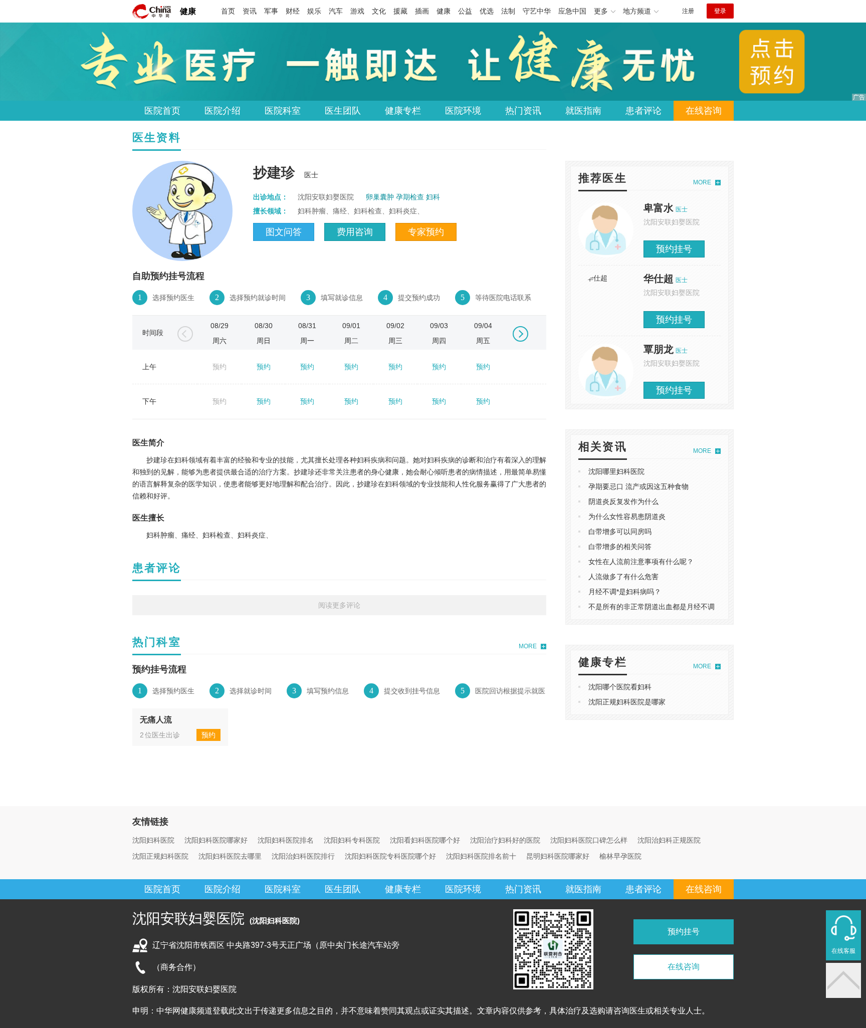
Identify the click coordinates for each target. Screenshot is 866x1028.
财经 (293, 11)
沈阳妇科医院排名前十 (481, 856)
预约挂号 (674, 249)
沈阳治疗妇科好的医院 (505, 840)
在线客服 (843, 950)
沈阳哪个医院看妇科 (620, 687)
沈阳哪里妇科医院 (616, 471)
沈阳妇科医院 (153, 840)
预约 (264, 367)
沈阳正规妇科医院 (160, 856)
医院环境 (463, 111)
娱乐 (314, 11)
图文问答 (284, 232)
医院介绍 (222, 111)
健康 (188, 11)
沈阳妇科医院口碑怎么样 (588, 840)
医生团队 (343, 111)
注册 (688, 11)
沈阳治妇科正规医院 (669, 840)
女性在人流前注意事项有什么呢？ (641, 562)
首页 (228, 11)
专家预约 (426, 232)
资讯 (250, 11)
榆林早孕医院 (620, 856)
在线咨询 (704, 111)
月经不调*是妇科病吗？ (624, 592)
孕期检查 (410, 197)
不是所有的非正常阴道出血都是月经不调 (651, 607)
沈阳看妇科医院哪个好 (425, 840)
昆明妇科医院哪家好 (557, 856)
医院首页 (162, 111)
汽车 (336, 11)
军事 (271, 11)
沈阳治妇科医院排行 (303, 856)
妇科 (433, 197)
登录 (720, 11)
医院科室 (283, 111)
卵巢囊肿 (380, 197)
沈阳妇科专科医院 (352, 840)
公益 (465, 11)
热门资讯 (523, 111)
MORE (528, 646)
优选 (487, 11)
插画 (422, 11)
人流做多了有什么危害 (623, 577)
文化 (379, 11)
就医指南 (583, 111)
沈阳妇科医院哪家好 (216, 840)
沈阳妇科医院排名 (286, 840)
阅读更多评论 (339, 605)
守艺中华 (537, 11)
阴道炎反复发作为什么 (623, 501)
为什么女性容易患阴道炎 (627, 516)
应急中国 (572, 11)
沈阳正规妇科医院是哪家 (627, 702)
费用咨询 (355, 232)
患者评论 (643, 111)
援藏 (400, 11)
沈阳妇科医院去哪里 (230, 856)
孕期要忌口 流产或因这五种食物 (638, 486)
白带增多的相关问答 (620, 547)
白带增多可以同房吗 (620, 532)
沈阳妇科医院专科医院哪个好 (390, 856)
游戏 (357, 11)
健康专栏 (403, 111)
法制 (508, 11)
